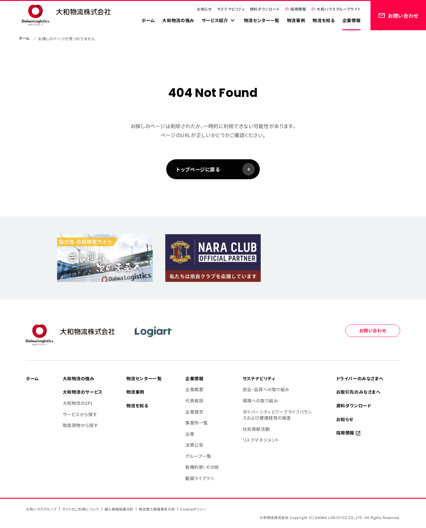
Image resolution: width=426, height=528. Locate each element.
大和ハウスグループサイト (339, 9)
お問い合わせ (372, 330)
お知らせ (204, 9)
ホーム (24, 38)
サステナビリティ (231, 9)
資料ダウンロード (265, 9)
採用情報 (298, 9)
